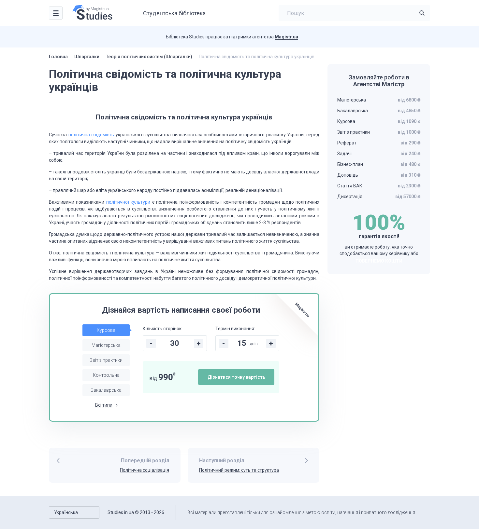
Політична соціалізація (144, 470)
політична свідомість (91, 134)
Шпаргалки (86, 56)
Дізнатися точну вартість (236, 377)
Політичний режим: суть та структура (239, 470)
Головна (58, 56)
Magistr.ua (286, 36)
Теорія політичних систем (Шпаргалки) (149, 56)
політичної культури (128, 202)
